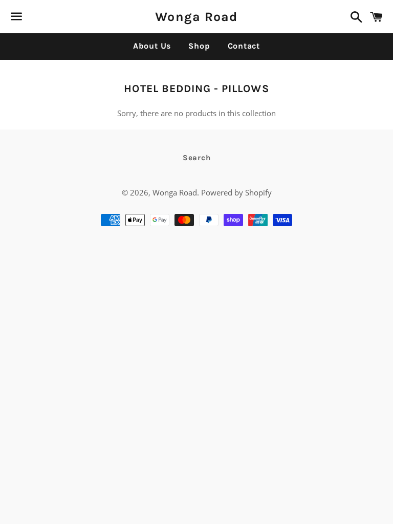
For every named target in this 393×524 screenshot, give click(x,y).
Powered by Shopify (236, 192)
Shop (199, 46)
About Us (152, 46)
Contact (244, 46)
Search (197, 157)
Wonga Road (196, 16)
